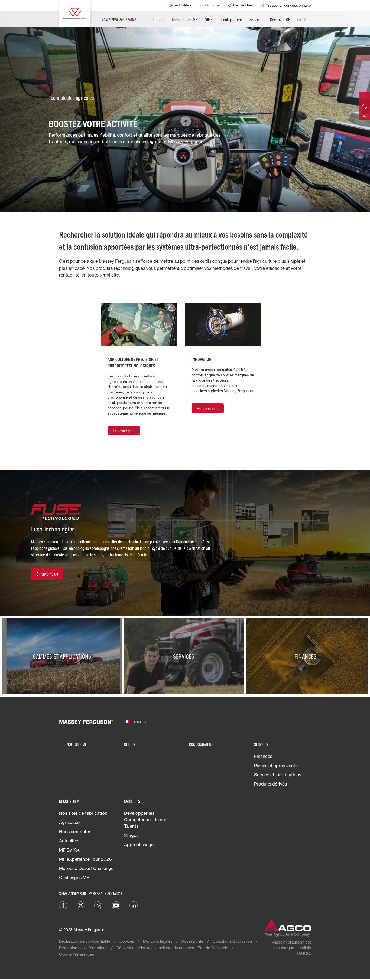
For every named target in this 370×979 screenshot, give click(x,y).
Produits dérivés (270, 784)
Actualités (69, 840)
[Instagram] (98, 905)
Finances (263, 756)
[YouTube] (116, 905)
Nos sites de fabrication (83, 813)
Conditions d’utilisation (232, 941)
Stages (131, 835)
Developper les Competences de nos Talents (145, 819)
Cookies (126, 941)
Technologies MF (184, 19)
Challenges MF (74, 877)
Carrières (304, 19)
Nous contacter (74, 831)
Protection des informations (83, 947)
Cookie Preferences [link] (76, 954)
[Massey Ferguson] (74, 13)
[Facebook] (63, 905)
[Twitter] (81, 905)
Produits (158, 19)
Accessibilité (192, 941)
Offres (209, 19)
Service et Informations (277, 774)
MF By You (69, 850)
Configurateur (231, 19)
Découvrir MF (280, 19)
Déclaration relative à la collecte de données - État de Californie (172, 947)
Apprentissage (139, 844)
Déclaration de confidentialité (84, 941)
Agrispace (69, 822)
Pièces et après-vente (276, 765)
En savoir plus (123, 430)
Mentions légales (157, 941)
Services (255, 19)
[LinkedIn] (133, 905)
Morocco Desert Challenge (86, 868)
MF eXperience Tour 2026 (85, 859)
